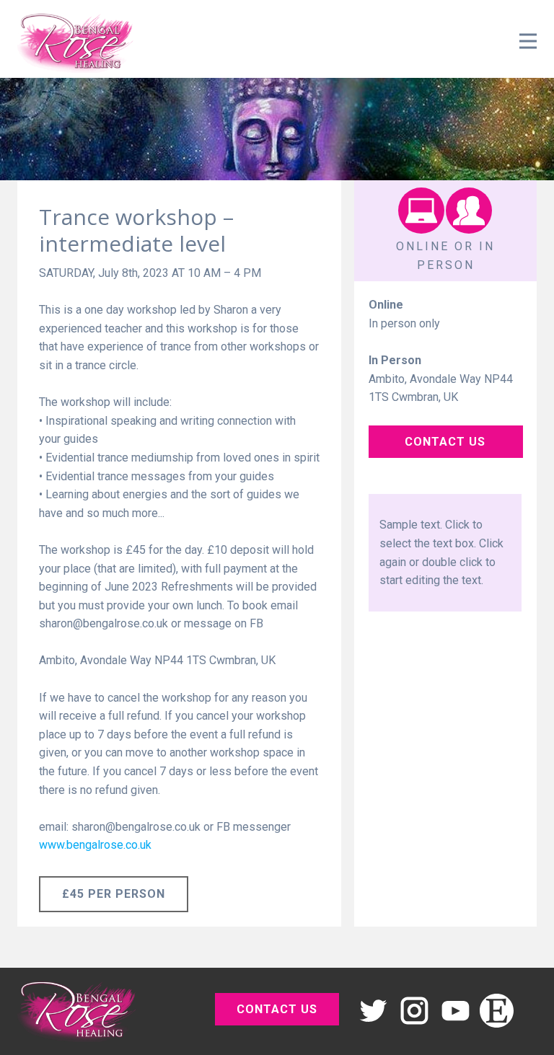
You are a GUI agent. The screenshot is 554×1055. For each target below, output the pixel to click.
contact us (445, 442)
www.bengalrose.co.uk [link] (95, 845)
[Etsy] (497, 1011)
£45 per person (113, 894)
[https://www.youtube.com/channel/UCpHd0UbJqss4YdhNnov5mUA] (455, 1011)
